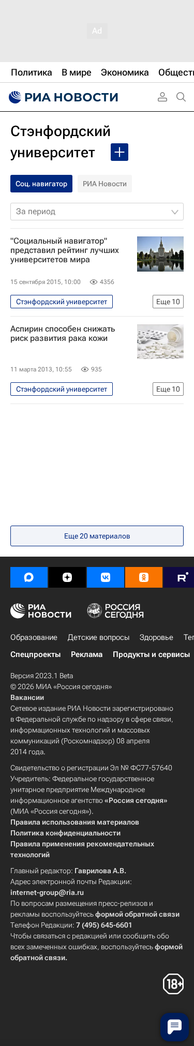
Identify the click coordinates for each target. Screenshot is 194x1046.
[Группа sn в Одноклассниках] (143, 577)
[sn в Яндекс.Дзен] (67, 577)
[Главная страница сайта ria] (62, 97)
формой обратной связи (137, 914)
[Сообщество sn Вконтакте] (105, 577)
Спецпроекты (35, 654)
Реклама (86, 654)
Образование (33, 637)
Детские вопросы (98, 637)
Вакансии (27, 697)
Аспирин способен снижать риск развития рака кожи (62, 333)
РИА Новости (105, 184)
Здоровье (156, 637)
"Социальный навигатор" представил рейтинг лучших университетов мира (64, 250)
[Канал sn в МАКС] (29, 577)
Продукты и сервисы (151, 654)
